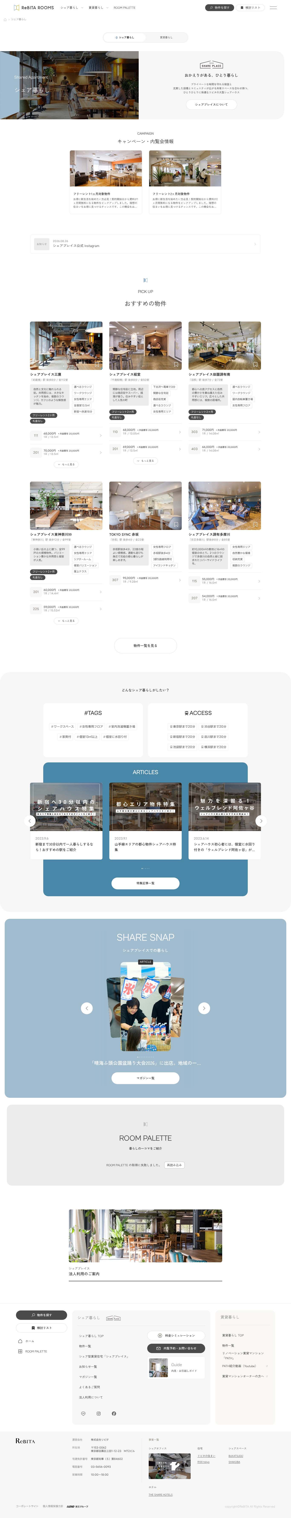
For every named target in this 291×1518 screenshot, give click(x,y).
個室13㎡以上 (88, 737)
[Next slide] (97, 345)
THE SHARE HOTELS (161, 1494)
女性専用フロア (92, 726)
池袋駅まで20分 (184, 747)
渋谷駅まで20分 (215, 726)
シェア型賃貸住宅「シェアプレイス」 (104, 1356)
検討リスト (252, 8)
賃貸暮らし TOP (233, 1335)
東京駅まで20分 (184, 726)
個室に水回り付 (116, 737)
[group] (106, 182)
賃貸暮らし (96, 8)
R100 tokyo (203, 1462)
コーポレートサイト (27, 1506)
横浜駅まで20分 (215, 747)
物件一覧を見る (145, 645)
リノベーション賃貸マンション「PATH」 (243, 1355)
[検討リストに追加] (97, 364)
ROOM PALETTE (124, 8)
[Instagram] (99, 1414)
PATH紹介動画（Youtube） (240, 1366)
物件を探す (222, 8)
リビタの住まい (206, 1456)
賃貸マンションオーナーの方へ (243, 1376)
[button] (63, 366)
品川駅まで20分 (215, 737)
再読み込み (174, 1165)
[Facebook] (114, 1414)
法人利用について (91, 1397)
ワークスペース (64, 726)
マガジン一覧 (145, 1078)
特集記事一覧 (145, 883)
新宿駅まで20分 (184, 737)
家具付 (66, 737)
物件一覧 (85, 1346)
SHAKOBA (234, 1462)
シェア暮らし (69, 8)
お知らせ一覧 (88, 1367)
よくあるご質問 (89, 1387)
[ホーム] (5, 19)
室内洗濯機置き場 (123, 726)
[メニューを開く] (273, 8)
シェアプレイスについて (211, 104)
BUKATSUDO (236, 1456)
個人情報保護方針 (53, 1506)
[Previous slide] (35, 345)
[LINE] (83, 1414)
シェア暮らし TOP (91, 1336)
